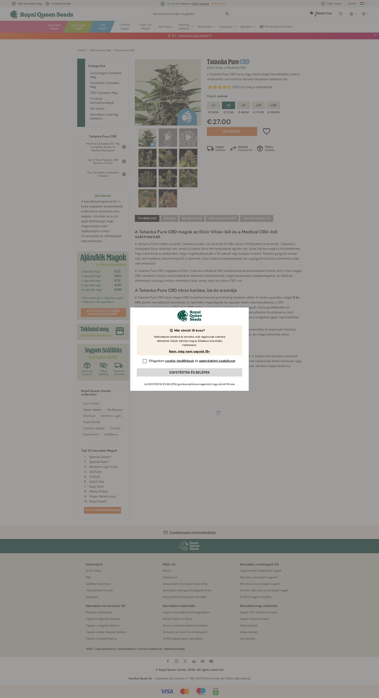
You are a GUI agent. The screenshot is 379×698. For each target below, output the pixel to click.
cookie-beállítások (179, 361)
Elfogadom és (192, 361)
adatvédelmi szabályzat (217, 361)
